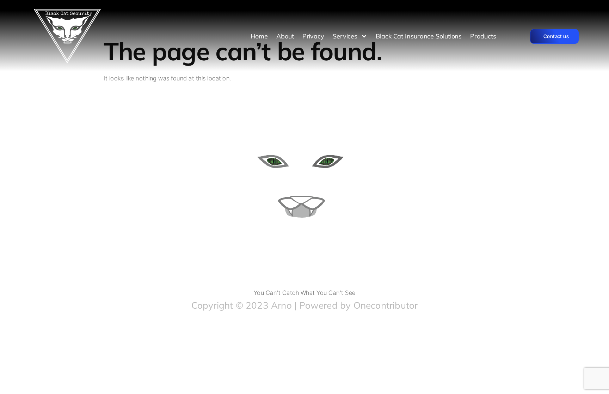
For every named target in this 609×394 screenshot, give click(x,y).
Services (345, 36)
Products (483, 36)
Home (259, 36)
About (285, 36)
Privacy (313, 36)
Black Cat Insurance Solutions (419, 36)
